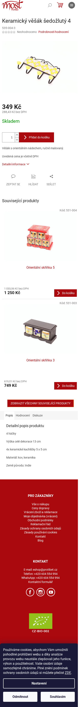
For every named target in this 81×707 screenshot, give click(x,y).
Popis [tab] (9, 415)
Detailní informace (13, 164)
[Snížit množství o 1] (17, 139)
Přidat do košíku (39, 137)
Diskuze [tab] (38, 415)
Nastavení (39, 683)
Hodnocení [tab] (23, 415)
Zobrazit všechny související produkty (40, 403)
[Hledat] (50, 5)
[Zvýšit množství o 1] (17, 135)
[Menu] (72, 5)
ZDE (68, 673)
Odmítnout (20, 697)
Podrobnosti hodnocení (53, 32)
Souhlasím (58, 697)
